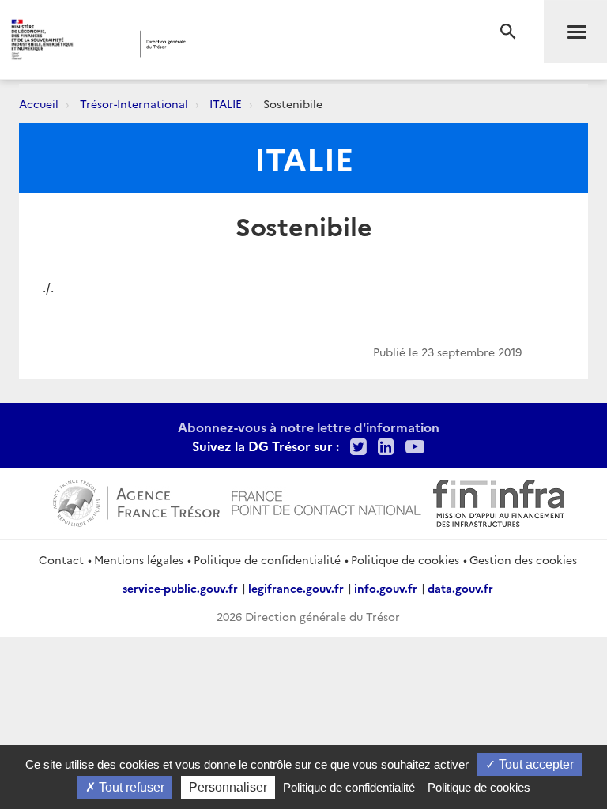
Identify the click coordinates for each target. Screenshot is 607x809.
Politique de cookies (405, 559)
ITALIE (225, 103)
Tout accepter (535, 764)
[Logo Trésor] (241, 44)
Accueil (38, 103)
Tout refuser (130, 787)
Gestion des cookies (523, 559)
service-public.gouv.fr (180, 588)
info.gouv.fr (385, 588)
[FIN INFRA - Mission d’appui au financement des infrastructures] (498, 501)
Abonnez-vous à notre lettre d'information (308, 426)
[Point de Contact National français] (326, 501)
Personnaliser (228, 787)
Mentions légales (138, 559)
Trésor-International (134, 103)
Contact (61, 559)
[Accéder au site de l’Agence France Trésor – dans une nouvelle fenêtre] (136, 501)
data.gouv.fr (460, 588)
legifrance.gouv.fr (296, 588)
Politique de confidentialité (267, 559)
